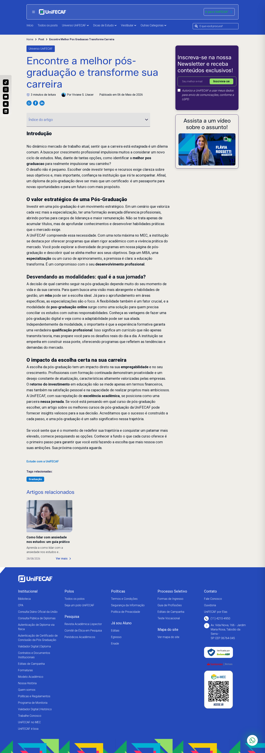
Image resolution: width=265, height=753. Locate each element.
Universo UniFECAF (74, 25)
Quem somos (26, 689)
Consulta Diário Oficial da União (38, 611)
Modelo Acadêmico (30, 676)
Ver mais (62, 558)
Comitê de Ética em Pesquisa (83, 630)
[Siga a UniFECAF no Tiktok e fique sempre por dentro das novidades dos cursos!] (5, 82)
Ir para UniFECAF (216, 12)
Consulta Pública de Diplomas (37, 618)
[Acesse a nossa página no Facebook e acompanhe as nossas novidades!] (5, 104)
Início (29, 25)
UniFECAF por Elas (215, 611)
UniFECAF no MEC (29, 722)
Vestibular (127, 25)
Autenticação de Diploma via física (36, 627)
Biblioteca (24, 598)
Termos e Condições (124, 598)
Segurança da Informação (128, 605)
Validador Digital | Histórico (35, 709)
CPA (20, 605)
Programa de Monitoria (32, 702)
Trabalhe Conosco (29, 715)
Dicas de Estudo (103, 25)
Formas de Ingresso (170, 598)
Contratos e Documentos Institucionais (34, 655)
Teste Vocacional (169, 618)
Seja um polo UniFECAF (79, 605)
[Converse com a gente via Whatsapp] (252, 740)
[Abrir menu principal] (33, 12)
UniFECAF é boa (28, 728)
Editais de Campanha (31, 663)
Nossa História (27, 683)
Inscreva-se (221, 81)
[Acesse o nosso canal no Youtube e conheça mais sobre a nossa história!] (5, 96)
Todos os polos (75, 598)
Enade (115, 643)
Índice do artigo (41, 119)
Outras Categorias (152, 25)
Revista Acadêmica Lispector (83, 624)
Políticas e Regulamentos (34, 696)
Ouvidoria (210, 605)
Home (29, 39)
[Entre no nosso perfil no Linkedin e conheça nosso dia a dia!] (5, 111)
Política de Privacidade (125, 611)
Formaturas (25, 670)
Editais (115, 630)
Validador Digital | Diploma (34, 646)
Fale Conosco (213, 598)
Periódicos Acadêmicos (80, 637)
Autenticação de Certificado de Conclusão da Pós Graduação (38, 638)
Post (41, 39)
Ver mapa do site (168, 637)
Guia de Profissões (170, 605)
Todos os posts (48, 25)
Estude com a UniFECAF (42, 461)
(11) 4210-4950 (220, 618)
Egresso (116, 637)
